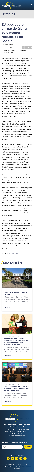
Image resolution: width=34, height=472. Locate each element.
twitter (28, 47)
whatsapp (23, 47)
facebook (26, 47)
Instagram (20, 458)
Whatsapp (25, 458)
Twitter (12, 458)
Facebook (8, 458)
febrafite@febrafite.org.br (18, 436)
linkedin (31, 47)
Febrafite (12, 5)
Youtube (16, 458)
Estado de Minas (13, 253)
